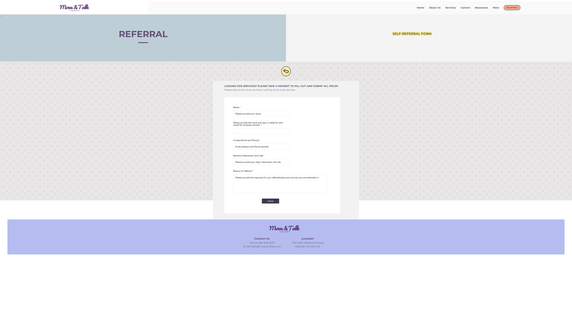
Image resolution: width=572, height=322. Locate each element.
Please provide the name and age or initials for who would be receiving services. (258, 123)
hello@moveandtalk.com (266, 246)
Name (236, 107)
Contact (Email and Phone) (246, 140)
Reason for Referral (242, 171)
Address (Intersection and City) (248, 155)
